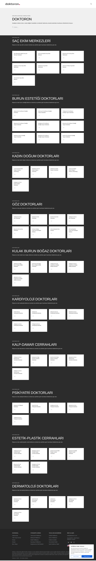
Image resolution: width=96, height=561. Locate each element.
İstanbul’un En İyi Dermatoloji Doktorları (17, 500)
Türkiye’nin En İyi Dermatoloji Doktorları (17, 514)
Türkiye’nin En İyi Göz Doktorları (17, 217)
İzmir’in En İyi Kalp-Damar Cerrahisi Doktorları (54, 358)
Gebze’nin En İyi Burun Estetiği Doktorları (20, 112)
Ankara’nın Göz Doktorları (35, 217)
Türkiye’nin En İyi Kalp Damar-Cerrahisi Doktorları (18, 358)
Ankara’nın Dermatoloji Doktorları (52, 500)
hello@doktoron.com (72, 535)
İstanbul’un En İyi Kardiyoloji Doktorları (73, 312)
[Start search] (12, 27)
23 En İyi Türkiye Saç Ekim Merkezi (69, 66)
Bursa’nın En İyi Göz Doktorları (18, 230)
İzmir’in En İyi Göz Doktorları (54, 217)
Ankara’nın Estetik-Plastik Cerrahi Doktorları (73, 452)
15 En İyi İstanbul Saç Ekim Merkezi (44, 54)
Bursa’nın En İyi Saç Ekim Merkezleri (68, 54)
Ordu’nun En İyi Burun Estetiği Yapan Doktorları (45, 112)
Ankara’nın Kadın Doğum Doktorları (54, 169)
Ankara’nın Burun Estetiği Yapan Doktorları (19, 136)
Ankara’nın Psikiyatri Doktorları (18, 406)
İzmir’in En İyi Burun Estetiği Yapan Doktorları (69, 136)
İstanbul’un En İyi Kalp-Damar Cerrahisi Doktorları (73, 358)
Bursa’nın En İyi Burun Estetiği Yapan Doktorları (69, 124)
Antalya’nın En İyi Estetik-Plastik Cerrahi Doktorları (36, 466)
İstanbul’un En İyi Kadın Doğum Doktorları (36, 170)
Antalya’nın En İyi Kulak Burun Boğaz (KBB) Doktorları (73, 265)
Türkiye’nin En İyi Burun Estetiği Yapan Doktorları (68, 112)
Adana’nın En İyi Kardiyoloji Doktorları (55, 312)
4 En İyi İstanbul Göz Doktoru (55, 230)
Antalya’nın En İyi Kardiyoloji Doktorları (18, 324)
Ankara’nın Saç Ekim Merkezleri (43, 66)
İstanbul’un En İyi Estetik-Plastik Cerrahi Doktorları (36, 452)
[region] (81, 551)
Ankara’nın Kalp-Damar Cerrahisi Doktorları (35, 358)
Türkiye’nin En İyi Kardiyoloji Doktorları (36, 324)
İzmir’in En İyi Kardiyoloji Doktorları (18, 312)
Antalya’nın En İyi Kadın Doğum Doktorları (17, 184)
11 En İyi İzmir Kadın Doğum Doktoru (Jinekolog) (18, 170)
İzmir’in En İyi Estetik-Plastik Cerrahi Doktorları (55, 452)
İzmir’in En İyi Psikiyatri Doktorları (36, 406)
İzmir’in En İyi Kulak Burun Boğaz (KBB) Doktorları (36, 265)
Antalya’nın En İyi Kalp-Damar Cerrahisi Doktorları (18, 372)
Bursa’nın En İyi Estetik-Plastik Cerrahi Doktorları (18, 466)
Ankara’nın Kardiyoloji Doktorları (36, 312)
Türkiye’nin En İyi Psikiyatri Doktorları (18, 418)
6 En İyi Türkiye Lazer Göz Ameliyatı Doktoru (36, 230)
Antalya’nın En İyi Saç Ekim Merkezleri (20, 66)
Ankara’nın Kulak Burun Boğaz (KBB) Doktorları (18, 265)
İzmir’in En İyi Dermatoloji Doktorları (35, 500)
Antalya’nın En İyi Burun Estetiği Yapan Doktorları (43, 124)
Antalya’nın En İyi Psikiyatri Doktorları (54, 406)
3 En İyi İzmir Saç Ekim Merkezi (19, 78)
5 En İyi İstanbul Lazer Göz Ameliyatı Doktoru (73, 230)
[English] (68, 545)
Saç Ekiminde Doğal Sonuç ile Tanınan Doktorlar (20, 54)
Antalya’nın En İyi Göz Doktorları (72, 217)
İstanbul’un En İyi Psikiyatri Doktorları (73, 406)
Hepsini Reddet (76, 556)
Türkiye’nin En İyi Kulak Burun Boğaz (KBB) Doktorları (54, 265)
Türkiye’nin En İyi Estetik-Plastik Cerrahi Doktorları (18, 452)
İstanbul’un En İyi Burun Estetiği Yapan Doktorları (43, 136)
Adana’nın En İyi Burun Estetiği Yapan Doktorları (20, 124)
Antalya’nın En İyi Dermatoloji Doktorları (72, 500)
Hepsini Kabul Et (87, 556)
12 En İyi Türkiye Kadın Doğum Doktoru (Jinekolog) (73, 170)
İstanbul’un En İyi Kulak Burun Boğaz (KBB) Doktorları (18, 278)
